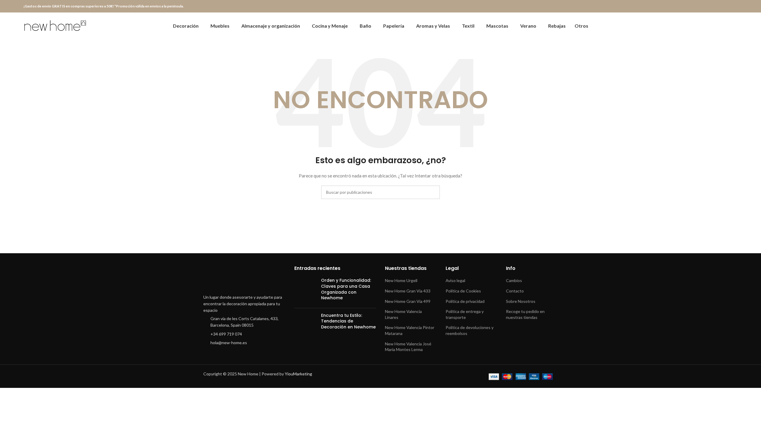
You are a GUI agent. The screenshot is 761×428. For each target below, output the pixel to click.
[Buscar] (725, 26)
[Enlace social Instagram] (713, 6)
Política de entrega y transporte (465, 314)
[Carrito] (735, 26)
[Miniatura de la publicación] (305, 290)
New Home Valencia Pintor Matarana (409, 330)
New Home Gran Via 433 (407, 290)
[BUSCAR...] (433, 192)
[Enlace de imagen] (244, 278)
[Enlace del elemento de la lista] (244, 322)
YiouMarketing (298, 373)
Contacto (515, 290)
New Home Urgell (401, 280)
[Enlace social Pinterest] (727, 6)
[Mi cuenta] (715, 26)
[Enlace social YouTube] (720, 6)
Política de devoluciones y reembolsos (469, 330)
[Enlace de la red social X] (706, 6)
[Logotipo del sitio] (56, 25)
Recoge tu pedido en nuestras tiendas (525, 314)
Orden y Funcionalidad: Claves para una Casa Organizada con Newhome (346, 289)
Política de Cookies (463, 290)
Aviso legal (455, 280)
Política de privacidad (465, 301)
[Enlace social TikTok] (734, 6)
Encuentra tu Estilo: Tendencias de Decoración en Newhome (348, 321)
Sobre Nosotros (520, 301)
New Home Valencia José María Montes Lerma (408, 346)
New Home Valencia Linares (403, 314)
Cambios (514, 280)
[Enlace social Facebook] (699, 6)
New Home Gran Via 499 (407, 301)
